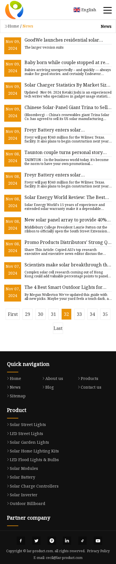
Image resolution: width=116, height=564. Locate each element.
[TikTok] (82, 540)
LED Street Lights (26, 433)
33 (79, 314)
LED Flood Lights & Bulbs (34, 459)
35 (105, 314)
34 (92, 314)
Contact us (91, 387)
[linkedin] (67, 540)
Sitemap (18, 395)
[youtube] (98, 540)
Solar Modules (24, 468)
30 (40, 314)
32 (66, 314)
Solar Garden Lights (29, 442)
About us (54, 378)
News (15, 387)
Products (89, 378)
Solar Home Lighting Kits (34, 451)
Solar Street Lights (28, 424)
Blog (49, 387)
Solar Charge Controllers (34, 486)
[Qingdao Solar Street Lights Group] (21, 10)
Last (58, 328)
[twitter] (36, 540)
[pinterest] (52, 540)
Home (13, 26)
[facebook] (21, 540)
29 (27, 314)
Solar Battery (22, 477)
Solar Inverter (23, 494)
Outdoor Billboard (27, 503)
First (13, 314)
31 (53, 314)
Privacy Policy (98, 551)
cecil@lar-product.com (64, 557)
